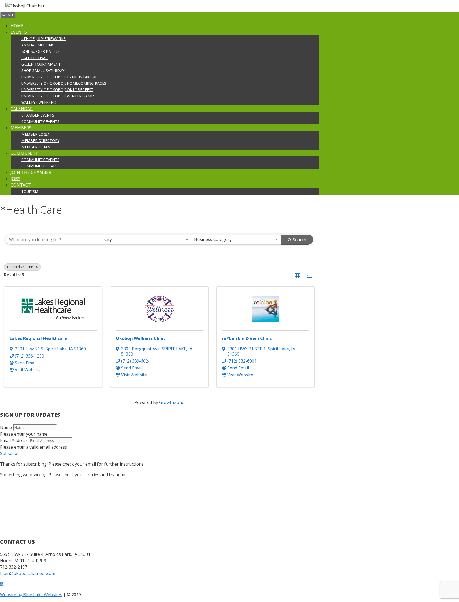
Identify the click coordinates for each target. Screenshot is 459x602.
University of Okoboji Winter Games (58, 95)
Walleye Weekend (39, 102)
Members (21, 128)
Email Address (14, 440)
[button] (297, 276)
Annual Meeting (37, 45)
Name (6, 427)
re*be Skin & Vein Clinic (247, 338)
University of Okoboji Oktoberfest (57, 89)
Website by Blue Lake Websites (31, 594)
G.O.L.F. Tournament (41, 64)
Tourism (29, 191)
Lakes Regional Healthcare (38, 338)
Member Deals (35, 146)
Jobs (15, 179)
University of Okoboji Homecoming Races (63, 83)
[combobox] (147, 240)
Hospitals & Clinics (21, 267)
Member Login (35, 134)
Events (19, 32)
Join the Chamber (31, 172)
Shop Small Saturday (42, 70)
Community (24, 153)
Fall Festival (34, 57)
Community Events (40, 121)
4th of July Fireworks (43, 38)
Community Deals (39, 166)
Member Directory (40, 140)
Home (17, 26)
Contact (21, 185)
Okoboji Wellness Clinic (140, 338)
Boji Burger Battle (40, 51)
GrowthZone (171, 402)
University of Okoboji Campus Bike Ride (61, 76)
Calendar (22, 108)
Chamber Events (37, 115)
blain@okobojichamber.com (27, 573)
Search (299, 240)
